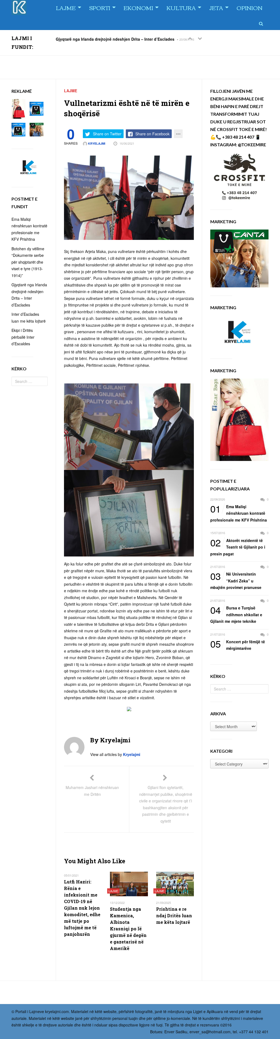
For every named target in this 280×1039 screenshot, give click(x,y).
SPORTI (99, 7)
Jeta (216, 7)
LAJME (66, 7)
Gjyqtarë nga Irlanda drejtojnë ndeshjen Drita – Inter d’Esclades (115, 38)
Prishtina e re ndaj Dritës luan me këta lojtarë (174, 915)
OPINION (249, 7)
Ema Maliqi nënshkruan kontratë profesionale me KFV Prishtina (238, 513)
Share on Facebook (152, 133)
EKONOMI (138, 7)
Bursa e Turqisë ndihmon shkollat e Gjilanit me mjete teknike (236, 614)
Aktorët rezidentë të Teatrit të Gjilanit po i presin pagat (237, 546)
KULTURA (181, 7)
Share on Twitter (107, 133)
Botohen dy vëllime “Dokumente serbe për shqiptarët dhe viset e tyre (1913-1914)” (27, 262)
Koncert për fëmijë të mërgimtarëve (237, 644)
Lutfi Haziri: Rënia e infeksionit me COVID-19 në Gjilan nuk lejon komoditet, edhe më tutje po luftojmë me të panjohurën (82, 908)
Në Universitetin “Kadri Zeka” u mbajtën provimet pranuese (235, 580)
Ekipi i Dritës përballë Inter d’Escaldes (22, 337)
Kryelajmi (96, 143)
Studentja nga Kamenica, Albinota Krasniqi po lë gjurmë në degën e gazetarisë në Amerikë (128, 928)
